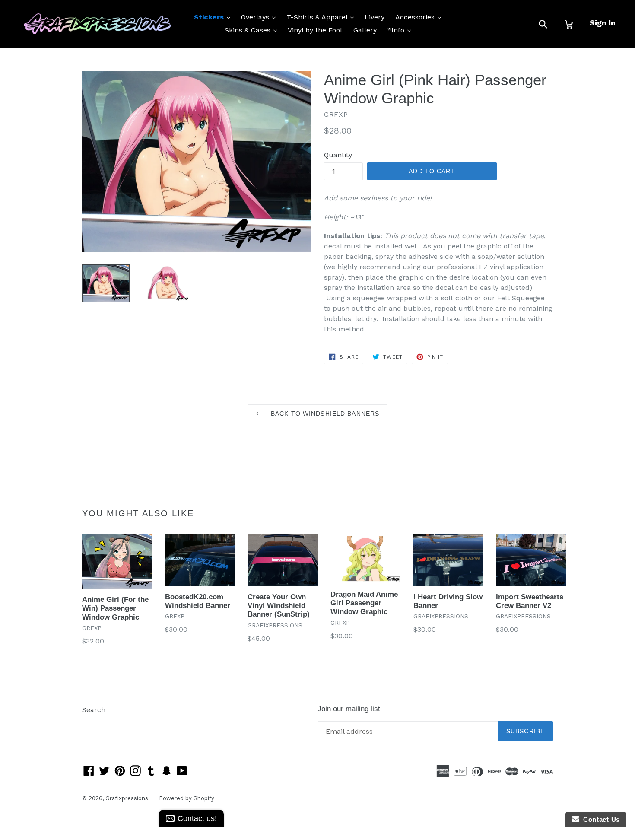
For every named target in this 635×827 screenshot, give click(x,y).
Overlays (260, 17)
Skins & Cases (253, 29)
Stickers (214, 17)
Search (93, 710)
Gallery (365, 30)
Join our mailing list (349, 709)
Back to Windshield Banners (324, 413)
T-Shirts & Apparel (322, 17)
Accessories (420, 17)
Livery (374, 17)
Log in (92, 723)
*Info (401, 29)
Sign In (603, 22)
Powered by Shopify (186, 798)
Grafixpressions (126, 798)
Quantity (338, 155)
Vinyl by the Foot (315, 30)
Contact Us (599, 819)
